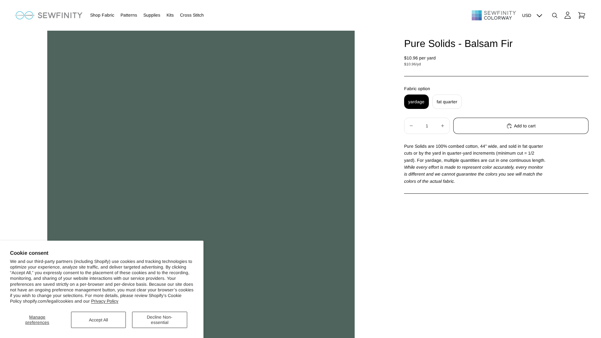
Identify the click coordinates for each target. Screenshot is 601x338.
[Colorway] (494, 15)
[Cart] (581, 15)
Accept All (98, 319)
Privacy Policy (104, 301)
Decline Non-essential (159, 320)
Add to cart (525, 125)
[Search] (555, 15)
